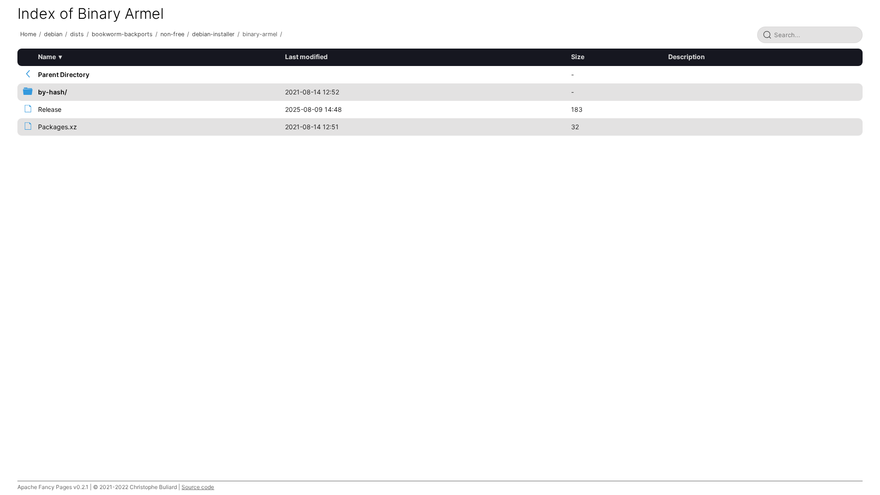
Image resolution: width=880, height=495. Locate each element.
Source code (198, 487)
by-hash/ (52, 92)
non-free (172, 34)
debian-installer (213, 34)
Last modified (306, 56)
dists (77, 34)
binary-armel (259, 34)
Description (686, 56)
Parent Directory (63, 74)
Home (28, 34)
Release (49, 109)
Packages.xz (57, 127)
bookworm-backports (122, 34)
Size (577, 56)
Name (47, 56)
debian (53, 34)
